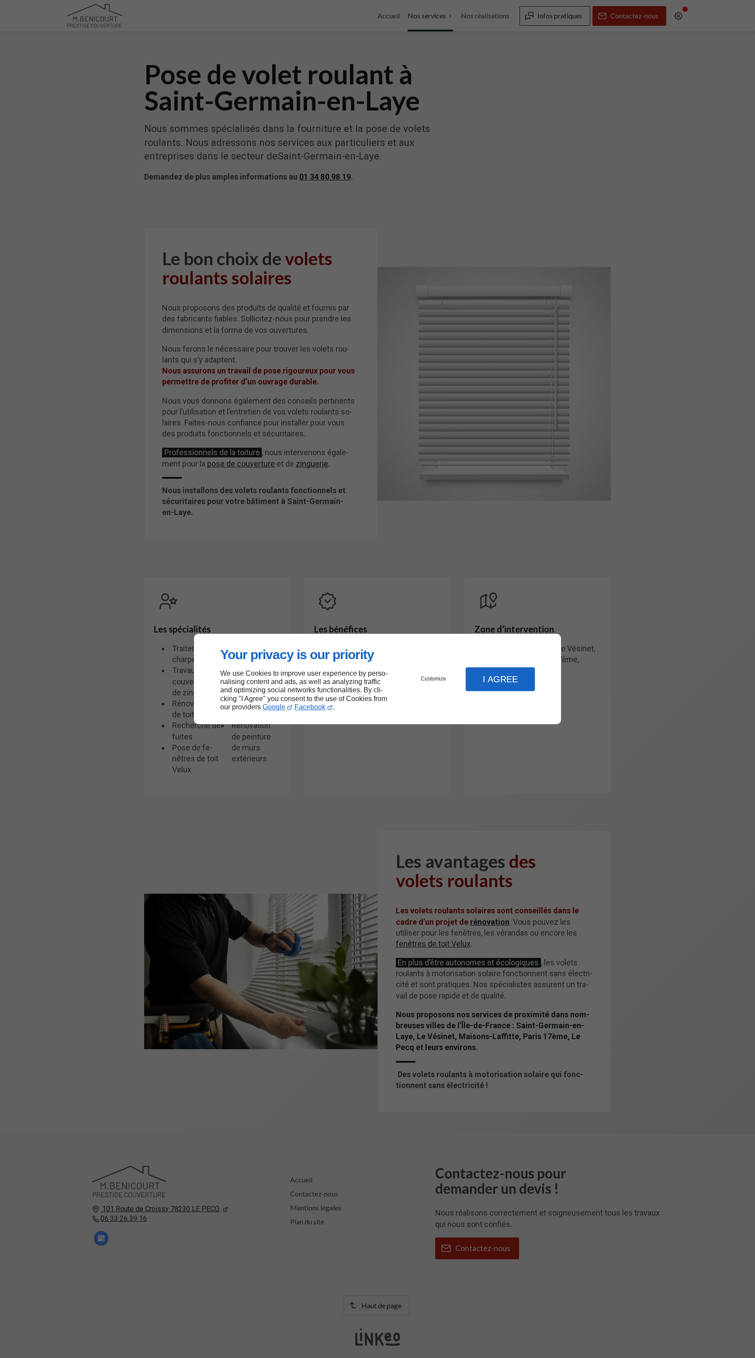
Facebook (310, 707)
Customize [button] (433, 679)
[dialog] (377, 679)
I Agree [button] (500, 679)
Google (274, 707)
